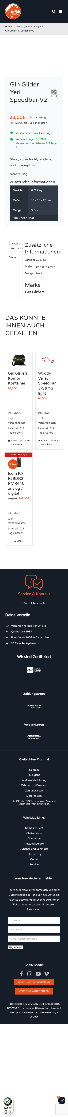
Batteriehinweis (25, 1012)
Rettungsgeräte (34, 843)
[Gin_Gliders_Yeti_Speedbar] (34, 55)
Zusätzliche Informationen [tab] (14, 246)
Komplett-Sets (34, 828)
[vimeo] (46, 974)
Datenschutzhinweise (47, 1008)
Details (26, 440)
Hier (46, 803)
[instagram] (29, 974)
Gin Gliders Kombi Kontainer (18, 378)
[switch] (8, 1112)
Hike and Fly (34, 854)
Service (34, 864)
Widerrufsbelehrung (34, 780)
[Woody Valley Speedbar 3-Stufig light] (49, 359)
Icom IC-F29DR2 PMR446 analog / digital (16, 483)
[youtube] (38, 974)
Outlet (34, 859)
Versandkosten (38, 123)
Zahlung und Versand (34, 785)
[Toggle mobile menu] (61, 11)
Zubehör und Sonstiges (34, 848)
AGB (11, 1012)
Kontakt (34, 769)
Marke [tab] (13, 257)
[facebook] (21, 974)
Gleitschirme (34, 833)
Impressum (28, 1008)
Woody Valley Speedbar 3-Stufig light (47, 383)
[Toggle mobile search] (54, 11)
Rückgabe (34, 775)
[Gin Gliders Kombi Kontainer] (18, 359)
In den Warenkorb (14, 442)
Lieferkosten (34, 795)
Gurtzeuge (34, 838)
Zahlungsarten (34, 790)
